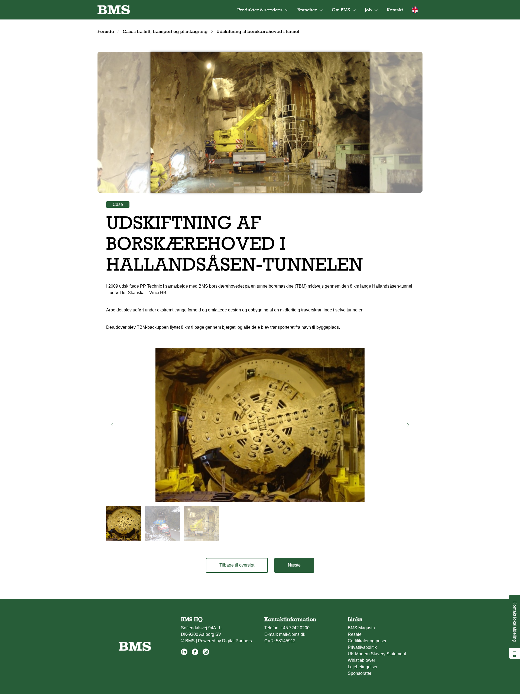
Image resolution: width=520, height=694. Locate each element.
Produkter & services (259, 10)
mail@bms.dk (292, 634)
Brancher (307, 10)
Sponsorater (359, 673)
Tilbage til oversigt (236, 565)
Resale (355, 634)
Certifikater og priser (367, 641)
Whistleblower (361, 660)
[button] (112, 425)
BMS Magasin (361, 628)
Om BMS (341, 10)
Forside (106, 31)
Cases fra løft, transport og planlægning (165, 31)
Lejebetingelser (363, 667)
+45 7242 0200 (295, 628)
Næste (294, 565)
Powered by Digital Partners (225, 641)
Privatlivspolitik (362, 647)
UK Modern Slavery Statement (377, 654)
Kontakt (395, 10)
